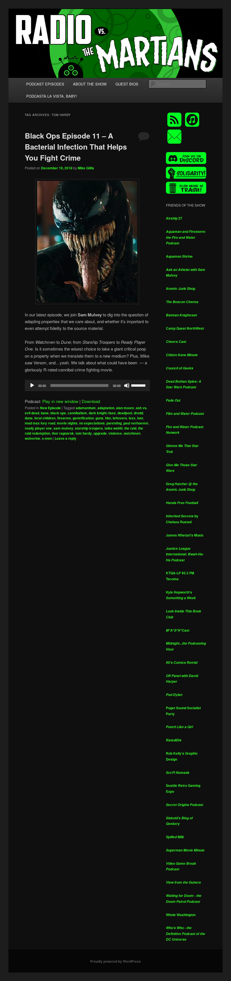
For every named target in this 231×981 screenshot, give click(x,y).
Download (91, 401)
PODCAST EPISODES (45, 84)
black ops (58, 412)
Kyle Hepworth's (181, 595)
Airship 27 (174, 218)
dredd (138, 412)
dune (29, 418)
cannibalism (77, 412)
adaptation (105, 407)
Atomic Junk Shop (180, 288)
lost (140, 418)
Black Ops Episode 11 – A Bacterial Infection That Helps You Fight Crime (76, 146)
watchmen (132, 433)
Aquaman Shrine (179, 256)
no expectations (92, 423)
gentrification (83, 418)
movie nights (67, 423)
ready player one (38, 428)
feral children (44, 418)
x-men (47, 438)
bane (45, 412)
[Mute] (127, 385)
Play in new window (60, 401)
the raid (130, 428)
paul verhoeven (135, 423)
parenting (114, 423)
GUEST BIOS (126, 84)
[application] (87, 385)
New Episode (50, 407)
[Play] (32, 385)
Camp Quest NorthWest (185, 328)
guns (99, 418)
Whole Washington (181, 914)
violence (115, 433)
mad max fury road (40, 423)
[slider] (139, 385)
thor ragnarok (63, 433)
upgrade (100, 433)
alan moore (125, 407)
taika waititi (114, 428)
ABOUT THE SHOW (89, 84)
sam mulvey (63, 428)
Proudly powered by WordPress (115, 961)
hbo (108, 418)
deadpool (124, 412)
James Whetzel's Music (185, 535)
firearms (64, 418)
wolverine (32, 438)
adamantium (86, 407)
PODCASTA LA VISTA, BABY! (51, 96)
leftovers (120, 418)
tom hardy (83, 433)
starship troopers (89, 428)
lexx (132, 418)
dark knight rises (102, 412)
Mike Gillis (86, 167)
